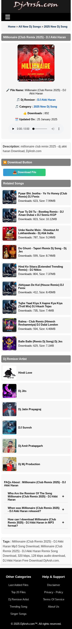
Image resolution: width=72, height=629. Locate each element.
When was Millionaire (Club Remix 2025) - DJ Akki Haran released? (33, 509)
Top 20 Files (18, 592)
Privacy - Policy (53, 592)
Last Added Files (18, 584)
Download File (27, 172)
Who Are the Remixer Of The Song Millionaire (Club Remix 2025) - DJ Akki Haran (33, 496)
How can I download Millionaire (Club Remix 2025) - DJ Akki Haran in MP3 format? (32, 522)
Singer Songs (18, 613)
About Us (53, 606)
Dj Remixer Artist (18, 599)
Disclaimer (53, 584)
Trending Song (18, 606)
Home (12, 26)
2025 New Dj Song (55, 26)
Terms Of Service (53, 599)
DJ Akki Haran (46, 99)
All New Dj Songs (29, 26)
